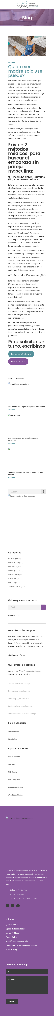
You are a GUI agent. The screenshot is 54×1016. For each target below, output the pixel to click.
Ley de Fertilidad (12, 933)
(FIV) (43, 275)
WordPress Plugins (15, 787)
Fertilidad (11, 62)
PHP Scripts (12, 772)
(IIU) (11, 179)
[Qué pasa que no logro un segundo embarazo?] (27, 392)
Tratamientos (14, 586)
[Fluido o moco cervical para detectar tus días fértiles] (27, 457)
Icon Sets (11, 764)
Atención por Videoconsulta (17, 941)
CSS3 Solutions (14, 757)
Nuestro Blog (11, 949)
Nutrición (12, 578)
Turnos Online (11, 937)
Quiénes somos (12, 924)
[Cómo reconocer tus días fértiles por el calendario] (27, 423)
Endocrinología (14, 562)
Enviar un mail (18, 361)
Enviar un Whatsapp (21, 353)
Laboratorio (13, 574)
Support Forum (14, 643)
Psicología (12, 582)
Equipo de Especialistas (15, 929)
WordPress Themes (15, 795)
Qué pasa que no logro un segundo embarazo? (26, 407)
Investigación (14, 570)
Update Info (12, 739)
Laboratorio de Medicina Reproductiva (21, 945)
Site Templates (14, 779)
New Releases (13, 731)
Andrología (13, 558)
